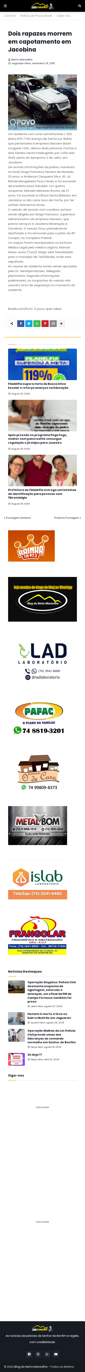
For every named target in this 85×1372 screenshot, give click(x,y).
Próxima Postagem (66, 518)
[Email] (53, 323)
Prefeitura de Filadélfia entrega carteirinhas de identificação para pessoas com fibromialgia (42, 494)
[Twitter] (28, 323)
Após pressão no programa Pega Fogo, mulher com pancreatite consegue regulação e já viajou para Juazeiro (37, 439)
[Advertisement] (42, 1154)
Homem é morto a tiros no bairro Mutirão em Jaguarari (49, 1016)
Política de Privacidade (36, 16)
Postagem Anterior (18, 518)
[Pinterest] (45, 323)
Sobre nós (63, 16)
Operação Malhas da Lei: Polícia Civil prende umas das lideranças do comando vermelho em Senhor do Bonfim (51, 1036)
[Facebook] (20, 323)
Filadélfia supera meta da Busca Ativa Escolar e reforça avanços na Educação (38, 386)
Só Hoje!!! (34, 1055)
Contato (10, 16)
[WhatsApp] (37, 323)
